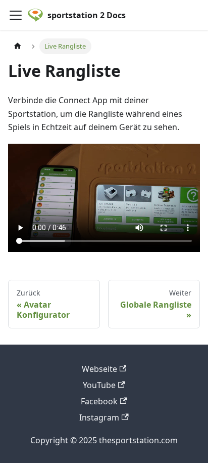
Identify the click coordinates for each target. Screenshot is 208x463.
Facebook (99, 401)
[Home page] (17, 46)
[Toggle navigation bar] (15, 15)
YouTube (99, 385)
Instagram (99, 417)
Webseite (99, 368)
